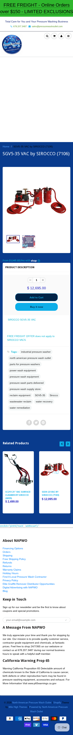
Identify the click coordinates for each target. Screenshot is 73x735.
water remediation (20, 407)
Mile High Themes (18, 707)
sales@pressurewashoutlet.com (47, 26)
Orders (6, 551)
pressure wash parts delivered (27, 382)
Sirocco (54, 395)
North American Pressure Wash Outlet (31, 702)
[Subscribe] (66, 620)
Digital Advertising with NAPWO (20, 587)
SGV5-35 (40, 395)
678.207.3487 (20, 26)
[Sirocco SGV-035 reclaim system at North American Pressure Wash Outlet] (36, 201)
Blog (5, 591)
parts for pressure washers (25, 364)
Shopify (57, 702)
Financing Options (13, 548)
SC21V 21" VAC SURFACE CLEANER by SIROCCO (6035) (17, 495)
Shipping (7, 555)
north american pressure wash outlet (30, 358)
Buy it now (36, 306)
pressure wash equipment (24, 376)
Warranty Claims (12, 569)
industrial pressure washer (36, 351)
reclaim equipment (20, 395)
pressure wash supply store (25, 389)
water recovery (44, 401)
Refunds (7, 562)
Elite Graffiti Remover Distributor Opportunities (29, 583)
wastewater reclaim (20, 401)
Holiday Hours (10, 573)
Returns (7, 566)
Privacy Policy (10, 580)
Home (6, 146)
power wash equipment (23, 370)
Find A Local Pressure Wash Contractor (25, 576)
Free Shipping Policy (14, 559)
